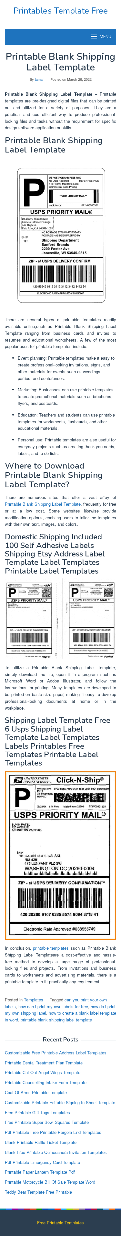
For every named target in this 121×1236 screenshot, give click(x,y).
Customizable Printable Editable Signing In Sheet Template (60, 1102)
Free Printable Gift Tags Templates (37, 1112)
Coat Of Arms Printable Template (36, 1092)
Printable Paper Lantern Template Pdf (40, 1172)
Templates (33, 1000)
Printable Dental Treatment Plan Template (44, 1063)
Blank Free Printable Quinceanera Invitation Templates (56, 1152)
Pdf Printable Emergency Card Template (42, 1162)
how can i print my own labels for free (53, 1006)
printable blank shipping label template (56, 1020)
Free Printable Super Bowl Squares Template (47, 1122)
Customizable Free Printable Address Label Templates (55, 1053)
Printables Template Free (61, 10)
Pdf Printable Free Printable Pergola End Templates (53, 1132)
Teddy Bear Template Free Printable (38, 1192)
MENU (105, 37)
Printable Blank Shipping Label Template (43, 504)
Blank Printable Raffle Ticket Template (40, 1142)
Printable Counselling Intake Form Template (45, 1082)
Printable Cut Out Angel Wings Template (42, 1072)
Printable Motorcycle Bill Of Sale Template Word (50, 1182)
